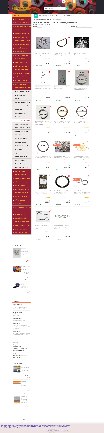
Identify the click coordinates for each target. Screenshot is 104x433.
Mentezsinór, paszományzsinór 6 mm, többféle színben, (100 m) (25, 368)
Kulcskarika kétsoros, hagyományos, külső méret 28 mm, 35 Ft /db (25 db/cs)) (82, 192)
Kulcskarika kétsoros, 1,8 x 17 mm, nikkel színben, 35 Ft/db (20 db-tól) (61, 192)
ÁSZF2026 (62, 15)
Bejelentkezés (68, 1)
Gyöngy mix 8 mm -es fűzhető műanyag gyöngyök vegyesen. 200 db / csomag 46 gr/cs (25, 270)
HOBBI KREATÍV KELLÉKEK (45, 19)
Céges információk (17, 304)
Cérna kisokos (16, 331)
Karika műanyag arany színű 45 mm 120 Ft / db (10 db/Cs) (62, 122)
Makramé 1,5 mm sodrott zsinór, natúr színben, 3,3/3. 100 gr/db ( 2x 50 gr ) (25, 251)
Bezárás (65, 430)
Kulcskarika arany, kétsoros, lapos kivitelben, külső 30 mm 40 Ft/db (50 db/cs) (81, 158)
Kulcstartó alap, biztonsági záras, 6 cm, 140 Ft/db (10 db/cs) (42, 227)
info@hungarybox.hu (18, 350)
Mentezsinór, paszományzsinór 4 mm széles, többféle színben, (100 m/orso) (25, 399)
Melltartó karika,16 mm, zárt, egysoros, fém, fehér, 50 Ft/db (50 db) (62, 227)
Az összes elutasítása (53, 430)
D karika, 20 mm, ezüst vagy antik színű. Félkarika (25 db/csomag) (42, 53)
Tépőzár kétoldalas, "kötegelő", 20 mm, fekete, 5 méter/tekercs (24, 286)
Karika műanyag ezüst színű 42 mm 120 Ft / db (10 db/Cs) (43, 157)
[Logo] (21, 8)
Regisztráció (78, 1)
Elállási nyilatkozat (70, 15)
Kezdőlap (36, 19)
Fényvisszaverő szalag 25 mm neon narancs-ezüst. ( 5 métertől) (24, 384)
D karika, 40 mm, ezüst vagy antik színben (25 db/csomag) (43, 87)
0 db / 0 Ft (89, 1)
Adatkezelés (51, 15)
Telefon (56, 15)
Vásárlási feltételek (42, 15)
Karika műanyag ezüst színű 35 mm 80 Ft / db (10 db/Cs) (81, 122)
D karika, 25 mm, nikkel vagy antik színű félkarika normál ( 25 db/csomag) (62, 53)
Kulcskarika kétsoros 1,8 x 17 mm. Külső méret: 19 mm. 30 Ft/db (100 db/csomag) (43, 192)
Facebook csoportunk (18, 312)
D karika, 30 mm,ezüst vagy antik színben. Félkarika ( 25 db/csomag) (81, 53)
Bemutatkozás (16, 323)
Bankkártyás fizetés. (18, 318)
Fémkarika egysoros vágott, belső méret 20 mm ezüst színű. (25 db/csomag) (81, 88)
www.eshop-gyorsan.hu (24, 419)
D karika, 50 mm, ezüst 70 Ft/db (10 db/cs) (61, 87)
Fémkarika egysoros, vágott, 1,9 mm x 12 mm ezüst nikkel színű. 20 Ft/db (43, 123)
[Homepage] (36, 15)
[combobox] (79, 27)
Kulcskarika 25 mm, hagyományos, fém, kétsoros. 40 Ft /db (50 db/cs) (62, 158)
